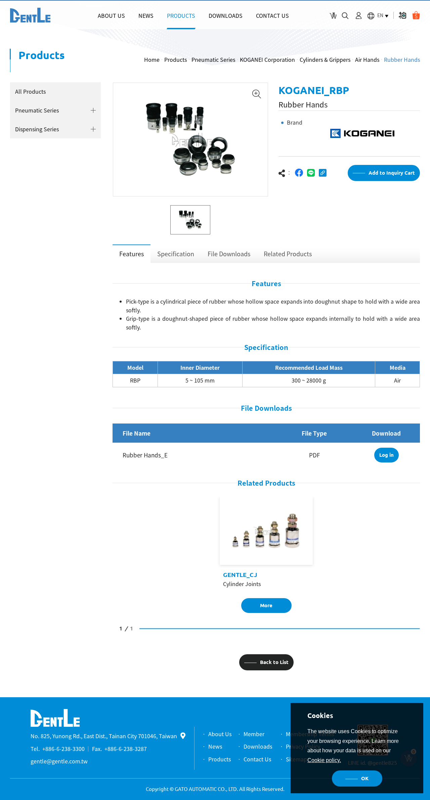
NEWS (146, 15)
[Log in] (358, 15)
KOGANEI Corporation (267, 59)
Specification (175, 253)
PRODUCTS (181, 15)
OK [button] (365, 778)
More (266, 605)
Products (175, 59)
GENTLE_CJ (240, 574)
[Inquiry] (333, 15)
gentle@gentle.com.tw (59, 761)
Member (254, 734)
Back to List (274, 662)
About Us (219, 734)
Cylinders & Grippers (325, 59)
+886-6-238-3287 (125, 749)
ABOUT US (111, 15)
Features (131, 253)
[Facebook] (299, 173)
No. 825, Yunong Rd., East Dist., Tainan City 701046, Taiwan (104, 736)
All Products (30, 91)
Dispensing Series (37, 129)
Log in (386, 455)
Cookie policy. (324, 760)
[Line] (311, 173)
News (215, 746)
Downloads (258, 746)
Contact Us (257, 759)
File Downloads (229, 253)
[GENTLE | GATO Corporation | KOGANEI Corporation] (30, 15)
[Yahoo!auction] (402, 15)
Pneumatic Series (213, 59)
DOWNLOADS (226, 15)
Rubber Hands (402, 59)
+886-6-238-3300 (63, 749)
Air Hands (367, 59)
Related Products (288, 253)
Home (152, 59)
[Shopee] (416, 15)
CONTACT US (272, 15)
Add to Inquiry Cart (392, 173)
